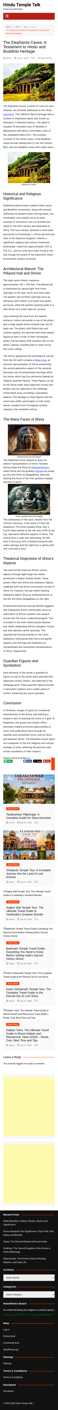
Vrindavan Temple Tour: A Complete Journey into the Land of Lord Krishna (28, 874)
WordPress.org (10, 1349)
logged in (20, 1063)
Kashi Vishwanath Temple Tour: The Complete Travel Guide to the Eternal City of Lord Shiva (28, 993)
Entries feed (9, 1336)
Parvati (39, 471)
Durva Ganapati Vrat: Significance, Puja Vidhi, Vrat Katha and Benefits (28, 1233)
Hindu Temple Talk (21, 4)
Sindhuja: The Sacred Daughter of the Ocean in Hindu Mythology (27, 1250)
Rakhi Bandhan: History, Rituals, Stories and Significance (25, 1223)
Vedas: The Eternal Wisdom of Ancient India (25, 1241)
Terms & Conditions (13, 1377)
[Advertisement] (29, 1106)
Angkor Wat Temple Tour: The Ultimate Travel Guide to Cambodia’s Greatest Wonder (25, 911)
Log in (6, 1329)
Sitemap (7, 1363)
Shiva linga (40, 360)
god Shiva (8, 114)
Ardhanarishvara (40, 467)
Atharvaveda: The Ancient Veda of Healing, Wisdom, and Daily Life (24, 1260)
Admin (9, 58)
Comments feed (11, 1343)
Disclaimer (8, 1391)
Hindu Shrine (46, 58)
